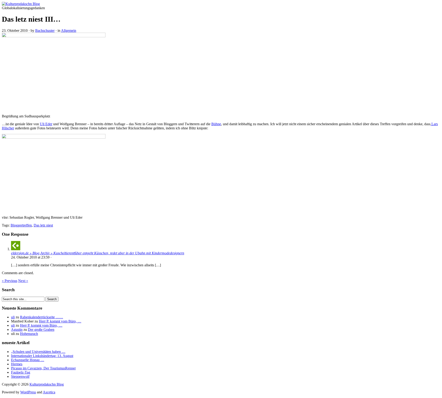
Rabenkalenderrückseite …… (41, 317)
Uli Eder (46, 124)
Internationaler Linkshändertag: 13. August (42, 356)
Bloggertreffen (21, 225)
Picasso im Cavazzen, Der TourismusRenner (43, 368)
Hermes (16, 364)
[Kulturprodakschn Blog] (21, 4)
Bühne (216, 124)
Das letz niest (43, 225)
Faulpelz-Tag (20, 372)
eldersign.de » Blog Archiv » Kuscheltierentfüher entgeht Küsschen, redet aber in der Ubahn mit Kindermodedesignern (97, 253)
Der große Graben (41, 329)
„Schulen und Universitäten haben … (38, 352)
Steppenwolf (20, 376)
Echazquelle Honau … (27, 360)
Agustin (17, 329)
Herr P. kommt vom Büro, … (60, 321)
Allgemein (68, 30)
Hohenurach (29, 334)
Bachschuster (45, 30)
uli (13, 317)
